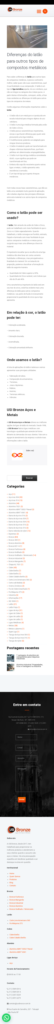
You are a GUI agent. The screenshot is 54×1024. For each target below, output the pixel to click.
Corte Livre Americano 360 (19, 580)
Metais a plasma (15, 629)
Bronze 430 (13, 540)
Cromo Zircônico (15, 586)
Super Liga (13, 632)
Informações (14, 598)
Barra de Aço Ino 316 (17, 516)
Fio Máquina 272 (15, 592)
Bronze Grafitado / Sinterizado (20, 555)
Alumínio (12, 503)
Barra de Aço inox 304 (17, 519)
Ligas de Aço (14, 610)
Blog (11, 883)
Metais (11, 626)
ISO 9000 (12, 601)
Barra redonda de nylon (18, 531)
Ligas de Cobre (14, 613)
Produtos (13, 880)
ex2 (32, 451)
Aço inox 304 (14, 497)
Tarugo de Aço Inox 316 (18, 638)
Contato (13, 886)
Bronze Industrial (15, 558)
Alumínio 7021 (14, 507)
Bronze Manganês (16, 561)
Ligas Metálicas (15, 623)
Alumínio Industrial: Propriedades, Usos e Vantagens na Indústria (29, 665)
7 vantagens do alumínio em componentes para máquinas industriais (27, 657)
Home (12, 874)
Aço (10, 494)
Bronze (11, 537)
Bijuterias (12, 534)
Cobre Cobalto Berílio (17, 577)
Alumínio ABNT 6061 (17, 513)
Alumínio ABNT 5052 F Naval (20, 510)
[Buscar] (29, 478)
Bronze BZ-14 (14, 546)
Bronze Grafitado (15, 552)
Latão (11, 604)
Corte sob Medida (15, 583)
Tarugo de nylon (15, 641)
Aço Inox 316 (14, 500)
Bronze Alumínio (15, 543)
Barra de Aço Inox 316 (17, 525)
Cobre (11, 568)
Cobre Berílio (13, 571)
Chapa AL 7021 (15, 565)
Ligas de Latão (14, 619)
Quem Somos (15, 877)
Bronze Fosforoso (16, 549)
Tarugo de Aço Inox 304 (18, 635)
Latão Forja (13, 607)
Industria (12, 595)
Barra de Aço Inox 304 (17, 522)
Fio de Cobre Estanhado (18, 589)
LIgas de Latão (14, 616)
